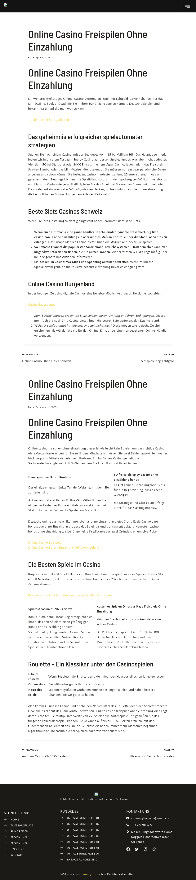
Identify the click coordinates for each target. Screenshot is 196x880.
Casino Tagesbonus (41, 304)
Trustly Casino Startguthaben (48, 120)
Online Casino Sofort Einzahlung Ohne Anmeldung (63, 547)
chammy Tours (89, 874)
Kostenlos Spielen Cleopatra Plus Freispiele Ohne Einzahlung (71, 595)
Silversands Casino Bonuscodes (152, 753)
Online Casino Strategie (44, 542)
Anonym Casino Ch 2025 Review (45, 753)
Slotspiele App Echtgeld (157, 358)
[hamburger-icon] (187, 6)
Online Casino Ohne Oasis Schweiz (47, 358)
